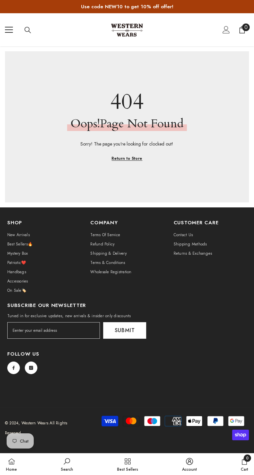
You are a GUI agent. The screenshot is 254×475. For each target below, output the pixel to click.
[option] (127, 6)
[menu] (9, 30)
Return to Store (126, 158)
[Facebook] (13, 368)
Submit (125, 330)
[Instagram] (31, 368)
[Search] (28, 30)
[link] (67, 464)
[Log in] (226, 29)
